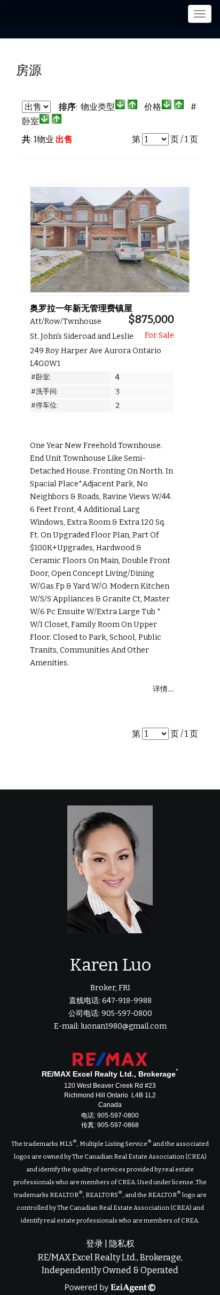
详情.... (163, 689)
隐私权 (122, 1244)
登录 (94, 1244)
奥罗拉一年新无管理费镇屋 (81, 308)
